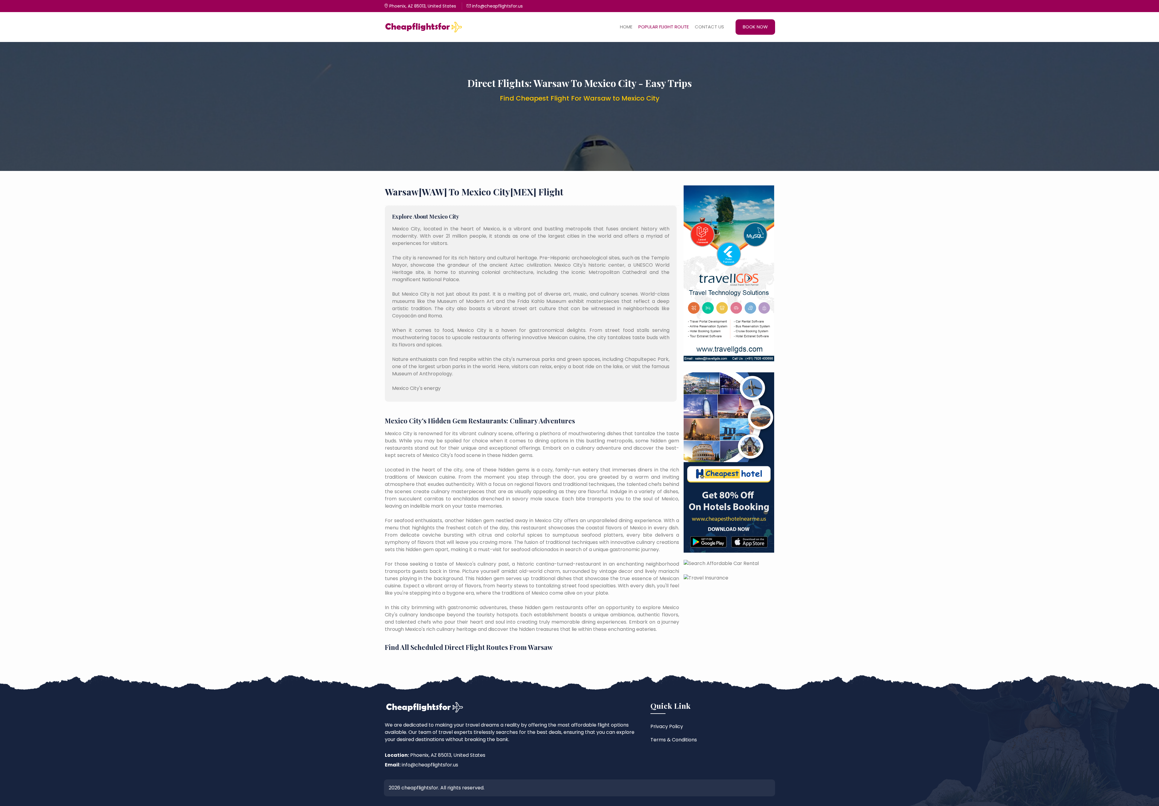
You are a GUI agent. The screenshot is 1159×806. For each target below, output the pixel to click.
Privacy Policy (666, 726)
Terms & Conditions (673, 739)
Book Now (755, 27)
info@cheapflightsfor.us (497, 6)
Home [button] (626, 27)
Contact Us (709, 27)
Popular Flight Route (663, 27)
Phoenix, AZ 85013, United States (422, 6)
